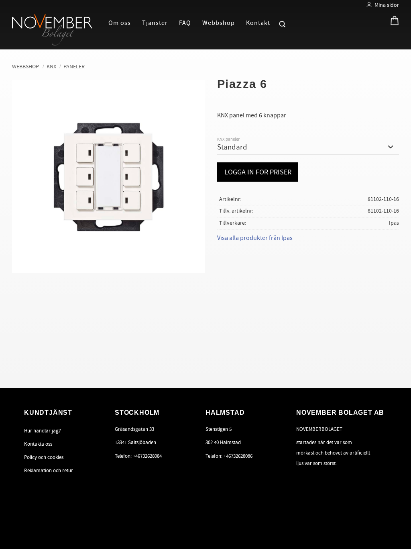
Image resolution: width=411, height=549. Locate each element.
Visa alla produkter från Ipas (255, 238)
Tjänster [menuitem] (155, 23)
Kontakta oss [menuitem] (38, 444)
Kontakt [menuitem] (258, 23)
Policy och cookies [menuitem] (43, 457)
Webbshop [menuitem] (218, 23)
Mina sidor (386, 5)
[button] (278, 22)
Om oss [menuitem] (119, 23)
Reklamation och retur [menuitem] (48, 470)
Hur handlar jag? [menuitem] (42, 431)
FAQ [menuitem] (185, 23)
